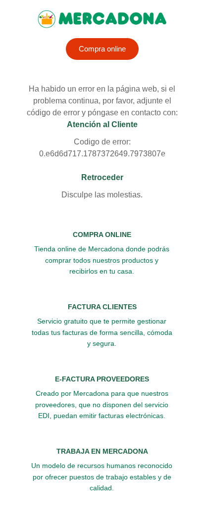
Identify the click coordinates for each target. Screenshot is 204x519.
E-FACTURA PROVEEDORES (102, 379)
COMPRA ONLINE (102, 234)
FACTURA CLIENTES (102, 307)
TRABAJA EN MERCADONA (102, 451)
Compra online (102, 49)
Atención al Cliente (102, 124)
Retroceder (102, 177)
